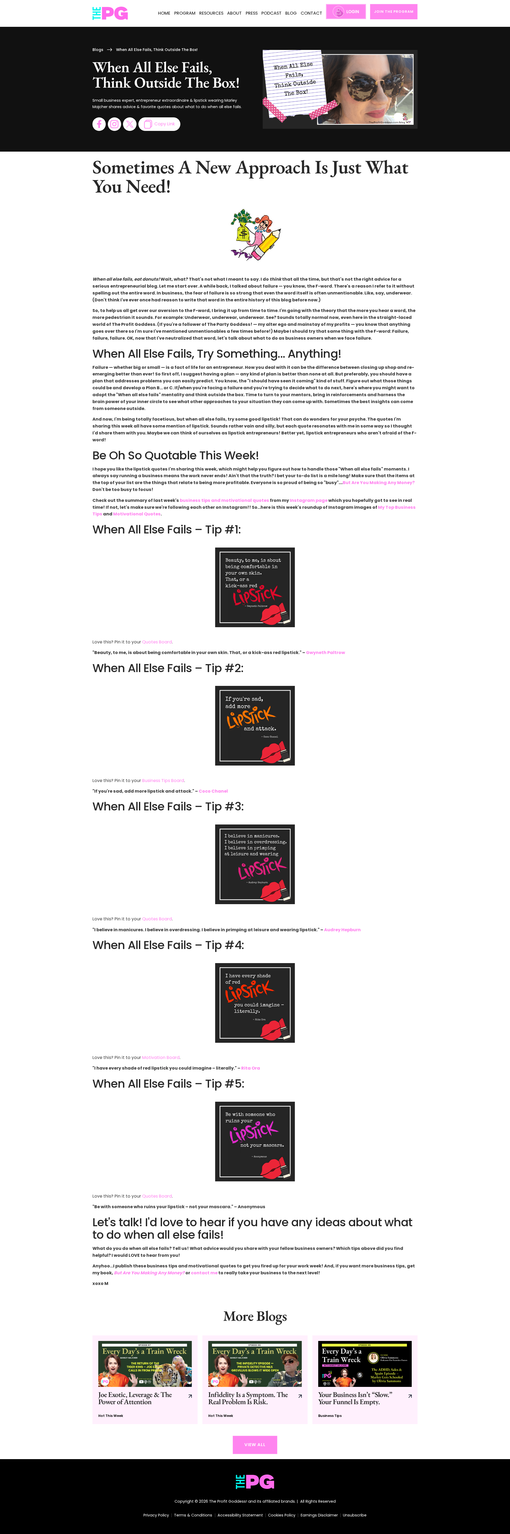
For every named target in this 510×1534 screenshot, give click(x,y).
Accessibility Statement (240, 1515)
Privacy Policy (156, 1515)
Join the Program (393, 11)
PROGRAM (185, 13)
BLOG (291, 13)
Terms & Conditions (193, 1515)
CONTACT (311, 13)
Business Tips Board (163, 780)
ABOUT (234, 13)
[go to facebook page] (99, 124)
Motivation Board (161, 1057)
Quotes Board (157, 642)
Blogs (97, 50)
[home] (110, 13)
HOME (164, 13)
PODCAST (271, 13)
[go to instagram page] (114, 124)
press (252, 13)
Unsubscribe (355, 1515)
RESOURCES (211, 13)
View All (255, 1445)
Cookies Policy (281, 1515)
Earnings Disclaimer (319, 1515)
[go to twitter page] (129, 124)
